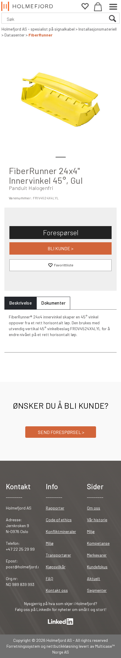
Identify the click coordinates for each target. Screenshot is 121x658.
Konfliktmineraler (61, 531)
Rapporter (55, 507)
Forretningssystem (23, 646)
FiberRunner (40, 34)
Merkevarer (97, 554)
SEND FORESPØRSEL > (60, 432)
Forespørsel (60, 232)
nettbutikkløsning (62, 646)
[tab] (20, 303)
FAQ (49, 578)
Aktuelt (93, 578)
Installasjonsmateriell (97, 28)
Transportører (58, 554)
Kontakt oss (57, 590)
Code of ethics (59, 519)
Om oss (93, 507)
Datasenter (14, 34)
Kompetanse (98, 543)
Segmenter (97, 590)
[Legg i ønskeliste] (60, 265)
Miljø (49, 543)
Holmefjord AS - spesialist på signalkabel (38, 28)
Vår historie (97, 519)
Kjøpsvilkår (55, 566)
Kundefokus (97, 566)
